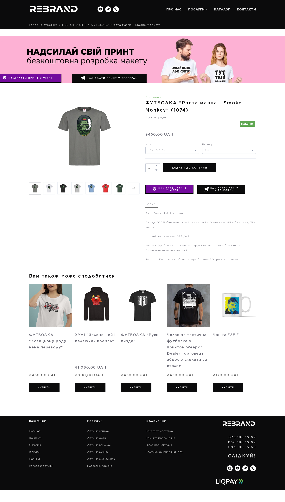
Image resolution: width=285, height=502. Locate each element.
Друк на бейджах (99, 444)
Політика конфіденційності (164, 451)
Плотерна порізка (99, 465)
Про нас (34, 430)
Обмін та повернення (160, 437)
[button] (100, 9)
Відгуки (34, 451)
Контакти (35, 437)
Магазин (35, 444)
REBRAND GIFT (74, 24)
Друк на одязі (96, 437)
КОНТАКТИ (246, 9)
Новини (34, 458)
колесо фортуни (41, 465)
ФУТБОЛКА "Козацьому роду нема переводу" (47, 341)
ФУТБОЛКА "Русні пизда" (140, 338)
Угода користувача (158, 444)
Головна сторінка (43, 24)
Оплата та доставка (159, 430)
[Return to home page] (54, 9)
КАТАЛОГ (222, 9)
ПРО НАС (173, 9)
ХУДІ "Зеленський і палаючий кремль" (95, 338)
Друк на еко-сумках (101, 458)
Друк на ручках (98, 451)
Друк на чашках (98, 430)
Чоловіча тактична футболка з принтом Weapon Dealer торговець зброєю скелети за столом (187, 350)
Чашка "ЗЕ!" (226, 335)
